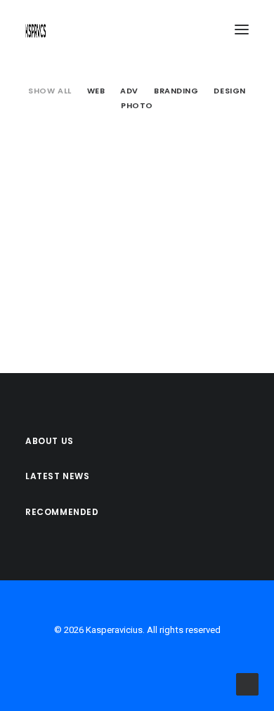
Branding (176, 90)
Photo (137, 105)
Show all (49, 90)
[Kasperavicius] (35, 29)
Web (96, 90)
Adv (129, 90)
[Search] (200, 29)
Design (229, 90)
